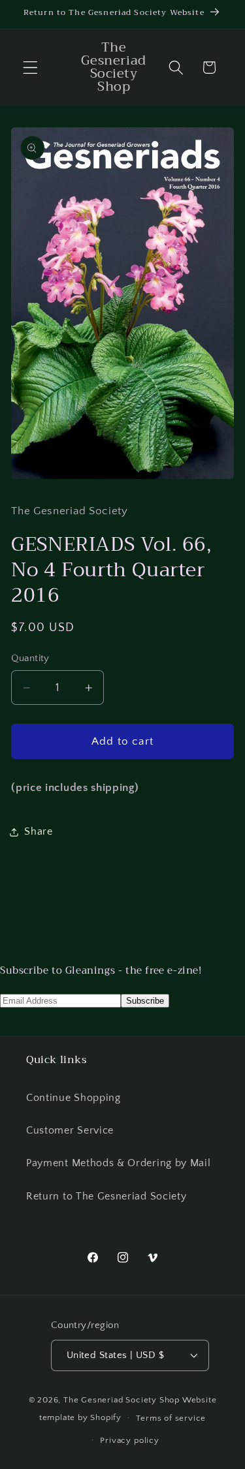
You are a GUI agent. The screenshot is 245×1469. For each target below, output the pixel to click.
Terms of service (171, 1418)
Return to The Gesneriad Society (106, 1196)
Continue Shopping (73, 1098)
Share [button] (38, 831)
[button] (30, 67)
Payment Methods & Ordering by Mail (118, 1163)
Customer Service (70, 1130)
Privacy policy (129, 1440)
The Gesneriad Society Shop (121, 1399)
